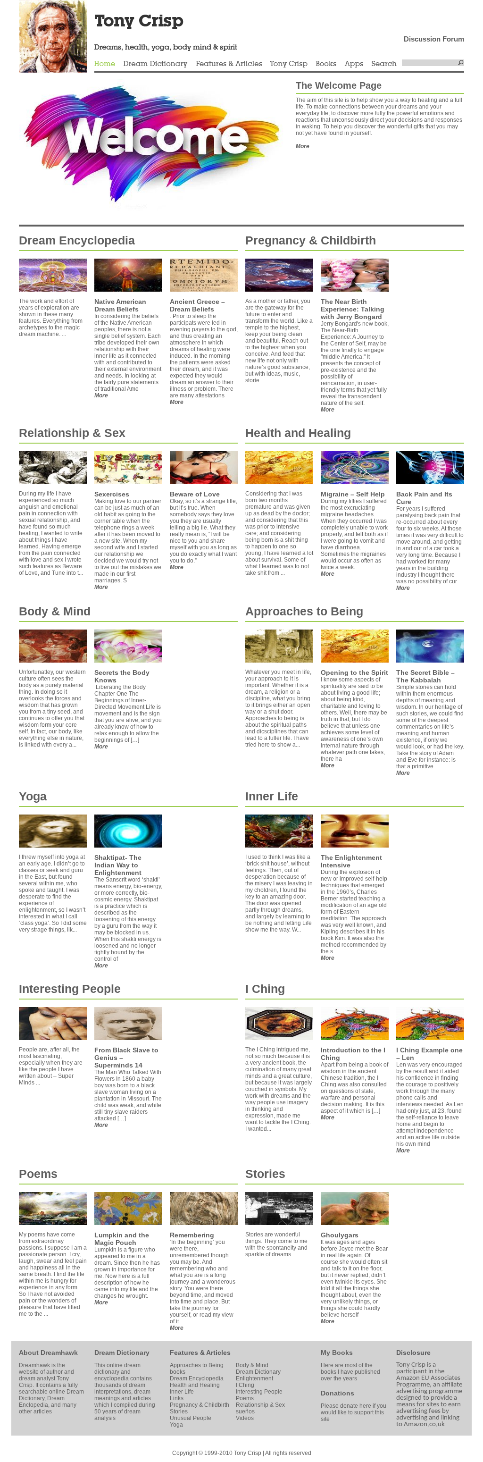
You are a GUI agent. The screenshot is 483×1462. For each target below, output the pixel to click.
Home (104, 64)
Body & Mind (55, 611)
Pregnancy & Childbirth (310, 240)
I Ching (265, 988)
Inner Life (271, 796)
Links (176, 1398)
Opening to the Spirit (354, 672)
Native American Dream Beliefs (120, 305)
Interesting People (70, 988)
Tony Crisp (289, 64)
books (177, 1372)
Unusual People (190, 1418)
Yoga (33, 796)
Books (326, 64)
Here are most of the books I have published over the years (350, 1372)
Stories (265, 1173)
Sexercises (111, 494)
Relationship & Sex (72, 432)
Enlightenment (254, 1378)
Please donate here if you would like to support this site (353, 1412)
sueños (245, 1411)
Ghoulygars (339, 1235)
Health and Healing (298, 432)
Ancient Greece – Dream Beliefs (197, 305)
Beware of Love (195, 494)
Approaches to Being (304, 611)
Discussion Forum (434, 39)
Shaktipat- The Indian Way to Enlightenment (118, 865)
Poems (38, 1173)
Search (384, 64)
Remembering (192, 1235)
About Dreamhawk (48, 1352)
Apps (353, 64)
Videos (245, 1418)
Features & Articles (229, 64)
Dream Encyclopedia (77, 240)
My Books (337, 1352)
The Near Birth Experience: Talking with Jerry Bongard (352, 309)
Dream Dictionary (155, 64)
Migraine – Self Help (353, 494)
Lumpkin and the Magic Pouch (121, 1238)
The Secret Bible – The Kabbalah (425, 676)
